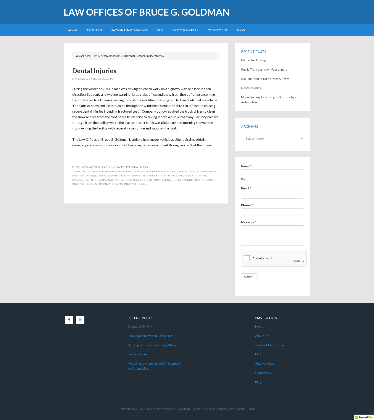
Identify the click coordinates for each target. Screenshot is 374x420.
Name (246, 166)
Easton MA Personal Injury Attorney (181, 175)
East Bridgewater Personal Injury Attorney (125, 175)
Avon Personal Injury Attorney (167, 171)
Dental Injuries (94, 70)
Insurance (118, 167)
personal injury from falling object (155, 179)
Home (259, 326)
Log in (252, 408)
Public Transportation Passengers (264, 69)
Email (246, 188)
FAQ (258, 354)
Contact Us (263, 373)
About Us (261, 336)
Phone (247, 205)
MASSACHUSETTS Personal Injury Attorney (100, 179)
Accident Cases (99, 167)
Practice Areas (265, 363)
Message (248, 222)
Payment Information (269, 345)
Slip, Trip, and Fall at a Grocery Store (265, 79)
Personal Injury (137, 167)
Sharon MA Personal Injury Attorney (120, 184)
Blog (258, 382)
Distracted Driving (253, 60)
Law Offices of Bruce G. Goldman (147, 12)
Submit (249, 276)
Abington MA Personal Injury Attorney (117, 171)
